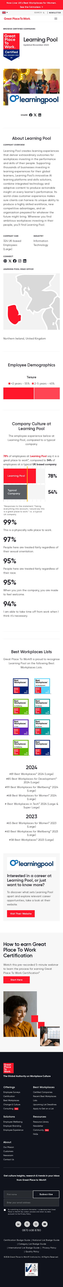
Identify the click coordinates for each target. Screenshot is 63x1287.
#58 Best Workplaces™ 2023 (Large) (31, 839)
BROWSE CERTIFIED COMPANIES (19, 29)
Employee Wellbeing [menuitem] (12, 1122)
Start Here (16, 979)
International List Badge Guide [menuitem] (24, 1248)
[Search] (43, 12)
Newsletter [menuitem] (38, 1126)
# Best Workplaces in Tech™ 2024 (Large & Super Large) (31, 805)
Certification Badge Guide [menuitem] (17, 1240)
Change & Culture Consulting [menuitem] (11, 1106)
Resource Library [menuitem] (41, 1122)
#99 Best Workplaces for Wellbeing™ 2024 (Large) (31, 789)
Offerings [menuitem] (9, 1087)
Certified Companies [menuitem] (42, 1092)
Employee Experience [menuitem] (13, 1130)
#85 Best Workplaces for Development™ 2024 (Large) (31, 780)
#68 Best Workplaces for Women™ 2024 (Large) (32, 797)
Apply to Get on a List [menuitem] (43, 1108)
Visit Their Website (21, 913)
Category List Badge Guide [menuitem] (32, 1244)
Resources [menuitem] (39, 1116)
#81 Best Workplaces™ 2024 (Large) (31, 774)
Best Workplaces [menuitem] (11, 1100)
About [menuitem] (7, 1142)
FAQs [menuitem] (35, 1134)
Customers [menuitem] (8, 1151)
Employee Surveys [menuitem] (11, 1092)
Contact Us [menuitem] (8, 1159)
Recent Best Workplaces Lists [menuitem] (44, 1098)
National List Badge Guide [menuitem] (46, 1240)
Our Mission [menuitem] (8, 1147)
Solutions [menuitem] (9, 1116)
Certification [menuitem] (9, 1096)
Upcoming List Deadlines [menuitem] (44, 1104)
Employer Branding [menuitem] (12, 1126)
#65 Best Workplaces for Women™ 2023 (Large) (32, 824)
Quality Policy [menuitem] (32, 1251)
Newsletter (55, 13)
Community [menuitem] (40, 1130)
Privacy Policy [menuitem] (49, 1248)
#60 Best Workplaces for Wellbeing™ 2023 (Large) (31, 833)
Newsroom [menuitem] (8, 1155)
